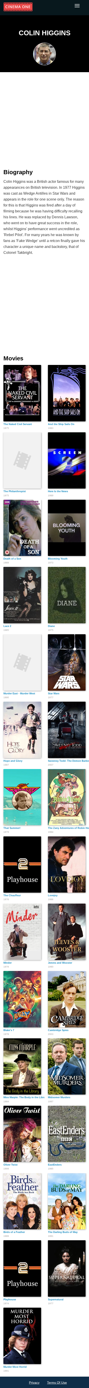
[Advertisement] (44, 117)
